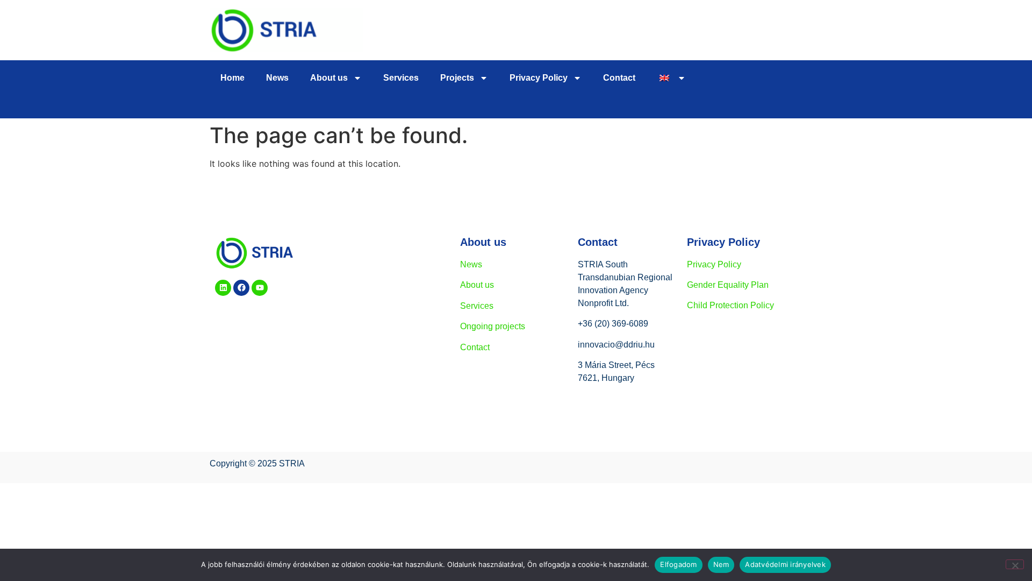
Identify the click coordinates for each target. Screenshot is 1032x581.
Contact (619, 77)
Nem (721, 564)
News (277, 77)
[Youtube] (260, 288)
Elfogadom (678, 564)
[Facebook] (241, 288)
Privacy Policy (714, 264)
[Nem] (1015, 564)
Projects (457, 77)
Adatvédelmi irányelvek (785, 564)
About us (329, 77)
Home (232, 77)
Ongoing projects (492, 326)
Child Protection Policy (730, 305)
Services (401, 77)
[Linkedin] (223, 288)
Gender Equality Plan (728, 284)
